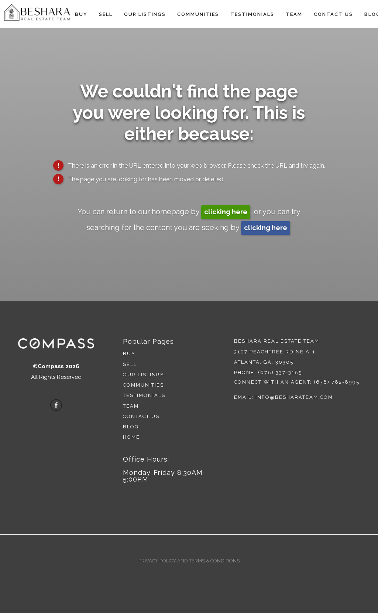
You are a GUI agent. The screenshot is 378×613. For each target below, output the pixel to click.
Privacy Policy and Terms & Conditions (189, 561)
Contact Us (333, 14)
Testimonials (252, 14)
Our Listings (145, 14)
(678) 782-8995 (337, 382)
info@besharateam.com (294, 397)
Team (294, 14)
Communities (198, 14)
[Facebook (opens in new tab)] (56, 405)
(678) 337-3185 (280, 372)
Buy (81, 14)
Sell (106, 14)
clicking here (225, 212)
